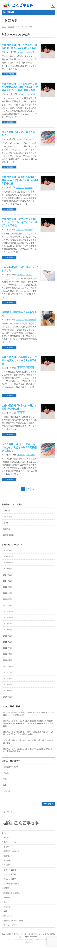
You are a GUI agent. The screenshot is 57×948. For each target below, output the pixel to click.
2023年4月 (7, 593)
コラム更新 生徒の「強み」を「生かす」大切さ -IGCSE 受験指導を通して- (19, 447)
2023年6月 (7, 587)
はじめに (7, 847)
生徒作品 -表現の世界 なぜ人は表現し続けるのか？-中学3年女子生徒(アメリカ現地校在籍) (28, 713)
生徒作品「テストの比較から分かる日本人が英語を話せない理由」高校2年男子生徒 (27, 750)
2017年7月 (7, 685)
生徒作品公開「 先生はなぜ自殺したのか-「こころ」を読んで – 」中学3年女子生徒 (20, 222)
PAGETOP (48, 804)
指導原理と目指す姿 (11, 851)
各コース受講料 (10, 874)
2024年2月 (7, 581)
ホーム (4, 833)
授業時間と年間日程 (11, 884)
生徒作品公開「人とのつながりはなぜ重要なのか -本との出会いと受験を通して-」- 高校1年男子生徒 (20, 87)
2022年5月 (7, 642)
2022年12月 (8, 611)
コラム (4, 902)
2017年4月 (7, 691)
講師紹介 (7, 897)
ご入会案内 (6, 865)
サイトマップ (7, 812)
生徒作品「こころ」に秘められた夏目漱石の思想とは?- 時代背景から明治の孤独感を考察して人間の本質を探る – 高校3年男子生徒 (28, 723)
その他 (28, 274)
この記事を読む (9, 74)
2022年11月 (8, 618)
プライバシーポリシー (10, 925)
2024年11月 (8, 563)
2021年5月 (7, 672)
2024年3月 (7, 575)
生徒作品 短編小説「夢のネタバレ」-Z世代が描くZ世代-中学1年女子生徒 (28, 741)
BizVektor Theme (33, 940)
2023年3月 (7, 599)
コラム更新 (29, 139)
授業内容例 (8, 856)
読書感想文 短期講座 (12, 893)
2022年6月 (7, 636)
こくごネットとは (9, 842)
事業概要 (7, 860)
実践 (5, 779)
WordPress (20, 940)
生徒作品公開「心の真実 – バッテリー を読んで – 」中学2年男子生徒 (19, 360)
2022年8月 (7, 630)
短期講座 (5, 888)
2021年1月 (7, 679)
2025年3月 (7, 550)
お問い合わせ (7, 916)
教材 (5, 785)
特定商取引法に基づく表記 (12, 921)
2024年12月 (8, 557)
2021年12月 (8, 666)
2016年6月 (7, 697)
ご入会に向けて (10, 879)
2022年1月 (7, 660)
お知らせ (21, 52)
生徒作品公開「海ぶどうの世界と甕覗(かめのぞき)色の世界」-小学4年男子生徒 (20, 180)
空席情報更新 (30, 319)
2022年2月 (7, 654)
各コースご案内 (10, 870)
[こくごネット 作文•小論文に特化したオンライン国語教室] (18, 5)
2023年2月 (7, 605)
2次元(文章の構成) (10, 767)
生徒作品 (29, 52)
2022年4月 (7, 648)
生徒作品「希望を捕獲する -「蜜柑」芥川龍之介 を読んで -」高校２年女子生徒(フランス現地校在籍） (28, 733)
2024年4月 (7, 569)
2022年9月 (7, 624)
